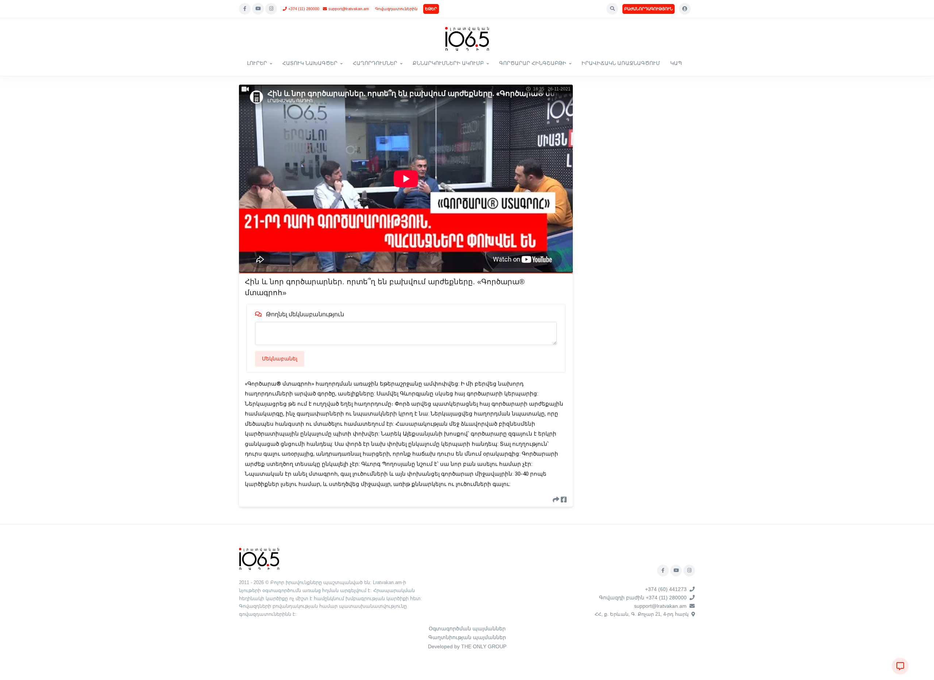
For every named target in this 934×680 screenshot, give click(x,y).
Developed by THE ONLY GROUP (467, 646)
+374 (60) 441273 (666, 589)
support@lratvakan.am (348, 9)
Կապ (676, 63)
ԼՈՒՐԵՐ (257, 63)
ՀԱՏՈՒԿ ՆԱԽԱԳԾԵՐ (309, 63)
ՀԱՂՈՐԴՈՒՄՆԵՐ (375, 63)
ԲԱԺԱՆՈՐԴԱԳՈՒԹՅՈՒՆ (648, 9)
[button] (612, 9)
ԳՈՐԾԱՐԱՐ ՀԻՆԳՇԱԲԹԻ (532, 63)
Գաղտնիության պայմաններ (467, 637)
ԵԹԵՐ (431, 9)
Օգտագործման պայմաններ (467, 628)
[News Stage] (467, 39)
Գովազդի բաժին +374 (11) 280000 (643, 597)
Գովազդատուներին (396, 9)
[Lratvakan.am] (259, 558)
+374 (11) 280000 (303, 9)
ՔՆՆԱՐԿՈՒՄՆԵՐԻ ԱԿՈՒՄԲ (448, 63)
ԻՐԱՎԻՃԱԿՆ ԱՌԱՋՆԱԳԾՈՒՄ (621, 63)
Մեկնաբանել (279, 359)
